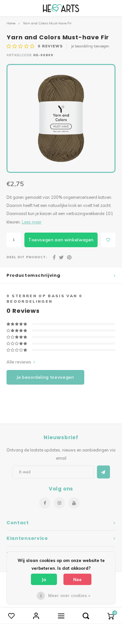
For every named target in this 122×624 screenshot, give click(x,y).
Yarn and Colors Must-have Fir (47, 23)
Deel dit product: (27, 257)
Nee (77, 579)
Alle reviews (19, 361)
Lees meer (31, 221)
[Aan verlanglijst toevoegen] (108, 240)
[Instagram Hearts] (59, 503)
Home (11, 23)
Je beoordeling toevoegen (90, 46)
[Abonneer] (103, 471)
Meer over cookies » (69, 595)
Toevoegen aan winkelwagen (61, 239)
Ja (44, 579)
